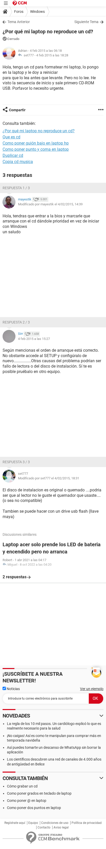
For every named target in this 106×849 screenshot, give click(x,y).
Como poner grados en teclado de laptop (39, 793)
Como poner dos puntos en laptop (34, 808)
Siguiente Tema (86, 22)
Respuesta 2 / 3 (16, 322)
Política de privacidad (87, 823)
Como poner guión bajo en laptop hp (36, 143)
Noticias (13, 689)
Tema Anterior (18, 22)
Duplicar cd (13, 155)
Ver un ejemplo (91, 689)
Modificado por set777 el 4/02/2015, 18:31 (48, 478)
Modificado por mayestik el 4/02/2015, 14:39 (50, 204)
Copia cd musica (18, 161)
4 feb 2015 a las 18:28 (52, 55)
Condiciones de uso (54, 823)
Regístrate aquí (14, 823)
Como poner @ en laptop (26, 801)
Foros (18, 11)
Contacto (44, 827)
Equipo (33, 823)
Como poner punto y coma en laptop (36, 149)
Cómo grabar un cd (22, 786)
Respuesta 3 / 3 (16, 462)
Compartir (17, 110)
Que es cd (11, 137)
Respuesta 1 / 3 (16, 188)
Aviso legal (61, 827)
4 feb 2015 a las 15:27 (34, 339)
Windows (37, 11)
